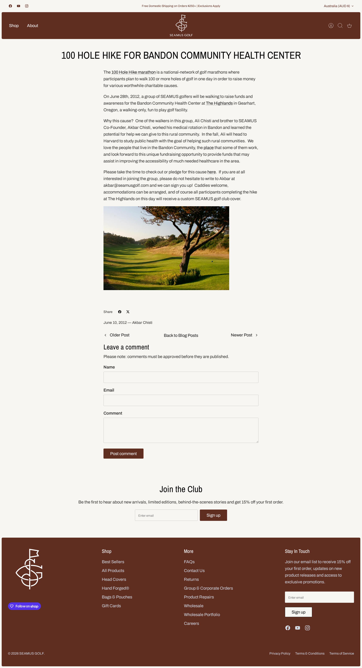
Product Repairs (199, 597)
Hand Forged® (115, 588)
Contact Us (194, 570)
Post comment (123, 453)
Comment (112, 413)
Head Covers (114, 579)
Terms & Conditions (310, 653)
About (32, 25)
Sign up (213, 515)
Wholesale (193, 605)
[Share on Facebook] (120, 311)
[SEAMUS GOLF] (181, 25)
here (211, 172)
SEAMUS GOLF (31, 653)
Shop (14, 25)
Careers (191, 623)
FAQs (189, 561)
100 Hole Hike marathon (133, 72)
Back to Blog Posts (181, 335)
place (209, 147)
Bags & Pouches (117, 597)
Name (109, 367)
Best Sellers (113, 561)
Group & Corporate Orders (208, 588)
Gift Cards (111, 605)
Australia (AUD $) (337, 6)
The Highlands (219, 103)
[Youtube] (18, 6)
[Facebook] (10, 6)
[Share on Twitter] (128, 311)
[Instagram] (27, 6)
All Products (113, 570)
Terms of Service (341, 653)
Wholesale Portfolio (202, 614)
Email (108, 390)
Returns (191, 579)
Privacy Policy (279, 653)
